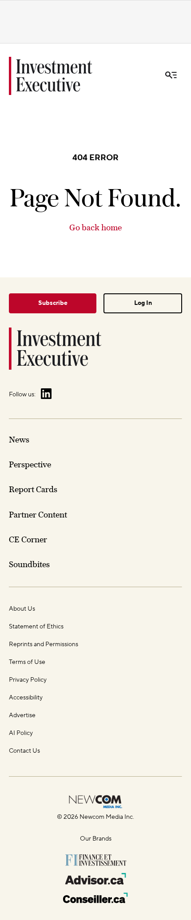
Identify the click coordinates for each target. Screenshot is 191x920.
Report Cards (33, 489)
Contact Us (24, 751)
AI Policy (21, 733)
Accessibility (26, 698)
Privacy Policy (28, 680)
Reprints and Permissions (43, 644)
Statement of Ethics (36, 627)
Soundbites (29, 564)
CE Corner (28, 539)
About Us (22, 609)
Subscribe (53, 303)
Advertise (22, 715)
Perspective (30, 464)
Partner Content (38, 514)
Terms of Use (27, 662)
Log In (143, 303)
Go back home (95, 227)
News (19, 439)
